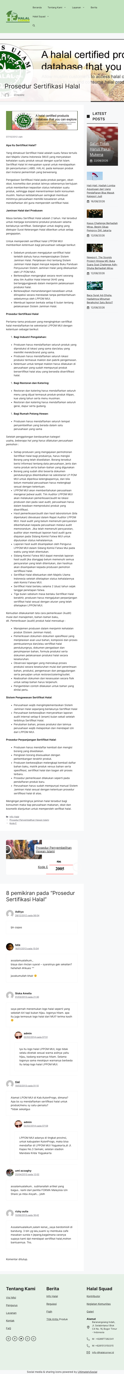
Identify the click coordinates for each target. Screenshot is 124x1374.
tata (17, 944)
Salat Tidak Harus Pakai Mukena (100, 149)
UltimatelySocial (87, 1371)
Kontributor (93, 1296)
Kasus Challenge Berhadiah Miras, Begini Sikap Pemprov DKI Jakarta (102, 227)
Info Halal (14, 76)
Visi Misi (11, 1297)
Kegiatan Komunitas (99, 1303)
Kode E (13, 823)
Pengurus (12, 1305)
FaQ (8, 1328)
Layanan (76, 7)
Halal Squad (39, 16)
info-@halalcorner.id (103, 1352)
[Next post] (77, 867)
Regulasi (51, 1303)
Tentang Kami (55, 7)
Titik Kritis (52, 1319)
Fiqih (49, 1311)
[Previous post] (6, 849)
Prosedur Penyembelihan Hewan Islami (29, 820)
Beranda (37, 7)
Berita (94, 7)
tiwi (17, 1081)
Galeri (90, 1311)
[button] (34, 25)
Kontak (10, 1320)
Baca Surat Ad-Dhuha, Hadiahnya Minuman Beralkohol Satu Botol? (100, 299)
